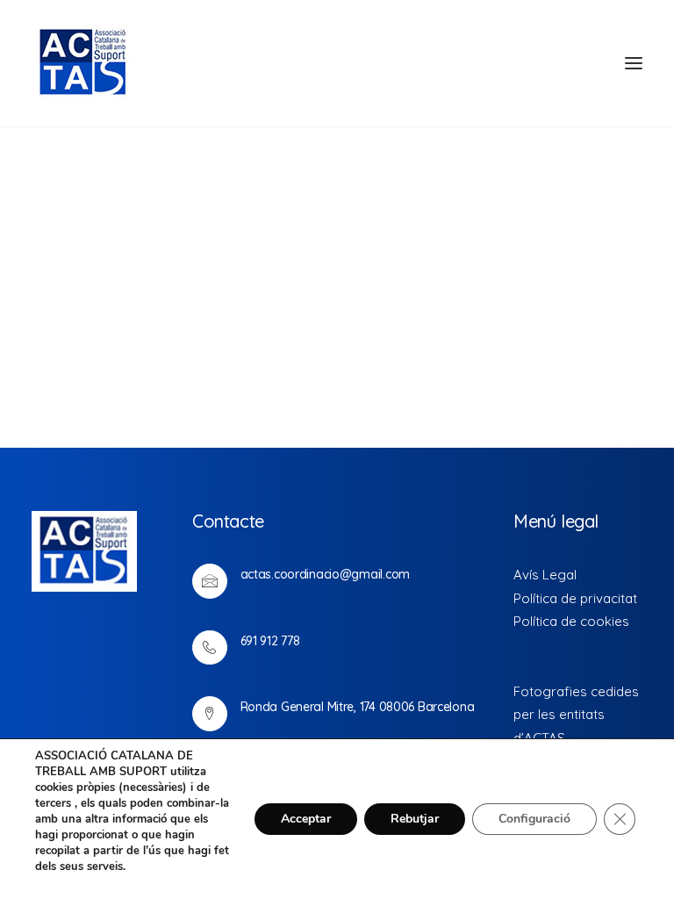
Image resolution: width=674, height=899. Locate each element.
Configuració (534, 818)
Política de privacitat (575, 598)
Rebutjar (415, 818)
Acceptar (306, 818)
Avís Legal (545, 574)
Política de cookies (571, 621)
